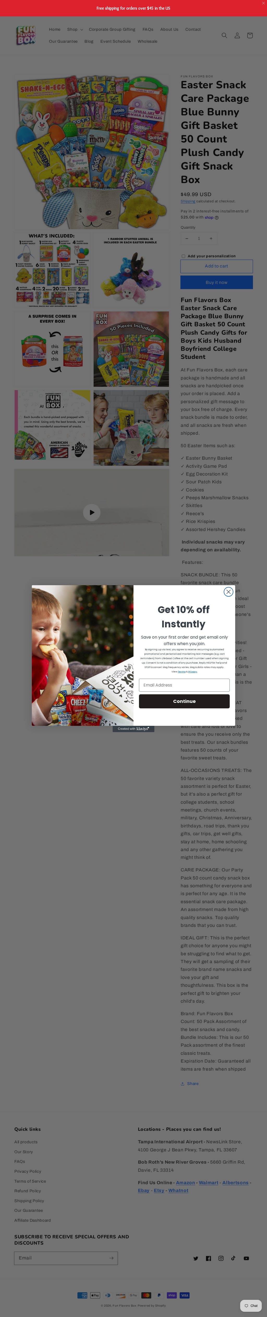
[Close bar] (263, 3)
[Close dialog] (228, 591)
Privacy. (192, 671)
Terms (182, 671)
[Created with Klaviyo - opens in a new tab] (133, 729)
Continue (184, 701)
